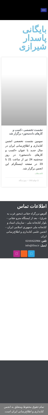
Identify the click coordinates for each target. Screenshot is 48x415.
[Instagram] (16, 253)
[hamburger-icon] (44, 10)
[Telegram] (31, 253)
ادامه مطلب (39, 173)
